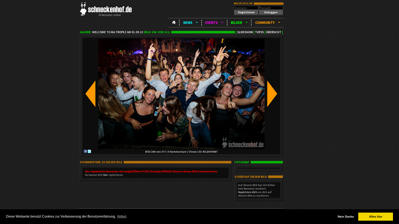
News (187, 22)
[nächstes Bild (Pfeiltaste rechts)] (272, 94)
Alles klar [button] (375, 216)
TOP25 (259, 32)
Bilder (236, 22)
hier (105, 175)
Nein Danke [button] (346, 216)
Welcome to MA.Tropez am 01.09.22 (117, 32)
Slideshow (245, 32)
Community (265, 22)
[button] (246, 12)
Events (211, 22)
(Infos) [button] (121, 216)
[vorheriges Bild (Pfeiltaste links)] (90, 94)
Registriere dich (247, 192)
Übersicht (273, 32)
